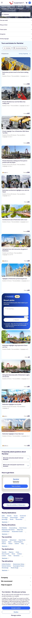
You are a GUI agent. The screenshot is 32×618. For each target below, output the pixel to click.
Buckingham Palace (18, 566)
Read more (4, 522)
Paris (9, 555)
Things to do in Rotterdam (17, 6)
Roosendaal (19, 519)
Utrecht (9, 515)
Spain (9, 541)
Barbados (4, 540)
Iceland (17, 543)
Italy (22, 543)
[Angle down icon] (20, 20)
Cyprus (4, 541)
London (4, 555)
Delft (3, 515)
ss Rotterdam (5, 531)
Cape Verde (22, 540)
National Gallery (6, 566)
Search (17, 320)
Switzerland (13, 540)
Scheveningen (14, 517)
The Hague (5, 517)
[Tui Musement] (16, 2)
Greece (4, 543)
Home (2, 6)
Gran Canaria (5, 554)
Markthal (26, 6)
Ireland (10, 543)
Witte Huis (20, 529)
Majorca (11, 552)
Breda (11, 519)
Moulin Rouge (14, 567)
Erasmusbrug (13, 528)
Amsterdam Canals (17, 531)
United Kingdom (18, 541)
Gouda (16, 515)
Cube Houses (23, 528)
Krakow (19, 554)
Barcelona (16, 555)
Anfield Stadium (6, 564)
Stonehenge (5, 567)
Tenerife (4, 552)
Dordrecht (23, 515)
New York (24, 555)
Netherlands (8, 6)
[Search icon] (23, 2)
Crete (17, 552)
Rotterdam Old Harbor (8, 529)
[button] (7, 48)
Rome (13, 554)
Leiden (22, 517)
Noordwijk (4, 519)
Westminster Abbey (18, 564)
